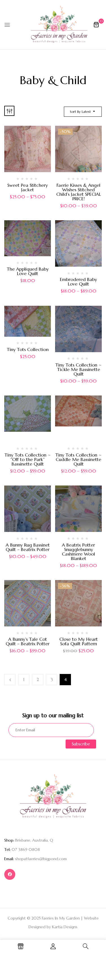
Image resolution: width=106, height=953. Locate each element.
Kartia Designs (64, 926)
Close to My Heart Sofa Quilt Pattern (78, 641)
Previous (10, 679)
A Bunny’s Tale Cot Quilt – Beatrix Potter (27, 641)
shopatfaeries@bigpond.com (41, 858)
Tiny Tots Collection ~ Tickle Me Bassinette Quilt (78, 369)
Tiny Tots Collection (28, 349)
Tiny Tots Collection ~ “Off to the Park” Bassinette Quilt (28, 459)
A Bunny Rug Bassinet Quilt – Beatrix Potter (28, 547)
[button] (96, 24)
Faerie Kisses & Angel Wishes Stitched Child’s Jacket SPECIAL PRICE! (78, 191)
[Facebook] (9, 874)
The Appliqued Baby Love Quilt (28, 271)
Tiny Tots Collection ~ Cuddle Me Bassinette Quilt (78, 459)
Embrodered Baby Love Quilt (78, 282)
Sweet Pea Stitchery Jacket (27, 187)
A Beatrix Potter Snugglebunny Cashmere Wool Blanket (78, 551)
